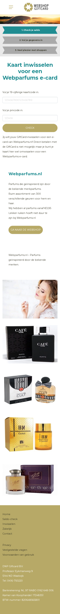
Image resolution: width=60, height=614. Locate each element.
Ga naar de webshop (26, 229)
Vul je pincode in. (12, 110)
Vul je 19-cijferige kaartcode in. (20, 92)
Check (30, 127)
